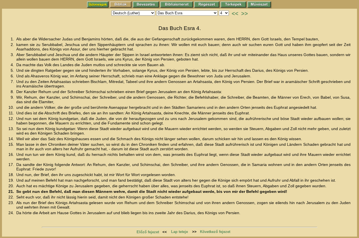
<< (235, 13)
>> (244, 13)
